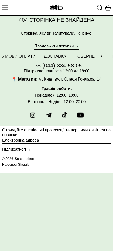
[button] (100, 7)
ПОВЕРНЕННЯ (89, 56)
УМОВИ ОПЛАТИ (19, 56)
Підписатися (14, 149)
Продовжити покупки (54, 46)
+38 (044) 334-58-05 (56, 66)
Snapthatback (25, 159)
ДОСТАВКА (55, 56)
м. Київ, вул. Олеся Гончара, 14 (70, 79)
